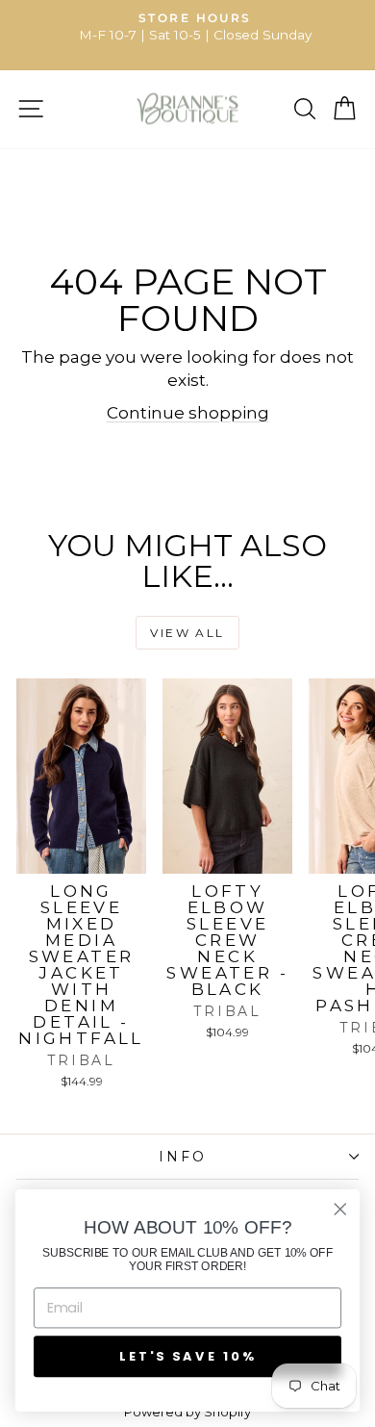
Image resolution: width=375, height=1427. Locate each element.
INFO (182, 1156)
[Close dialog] (340, 1209)
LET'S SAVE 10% (187, 1355)
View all (187, 632)
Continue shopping (188, 412)
